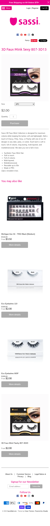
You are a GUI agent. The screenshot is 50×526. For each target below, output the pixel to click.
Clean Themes (29, 511)
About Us (9, 474)
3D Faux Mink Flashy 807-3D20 (14, 443)
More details (15, 245)
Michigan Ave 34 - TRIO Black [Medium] (18, 234)
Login (28, 8)
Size (3, 104)
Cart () (44, 8)
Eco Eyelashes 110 (9, 304)
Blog (29, 477)
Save (35, 40)
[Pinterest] (21, 35)
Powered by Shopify (41, 511)
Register (35, 8)
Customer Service (24, 474)
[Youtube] (25, 35)
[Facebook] (18, 35)
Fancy (27, 40)
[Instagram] (29, 35)
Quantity (4, 117)
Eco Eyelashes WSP (9, 373)
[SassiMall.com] (25, 21)
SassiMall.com (12, 511)
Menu (8, 8)
